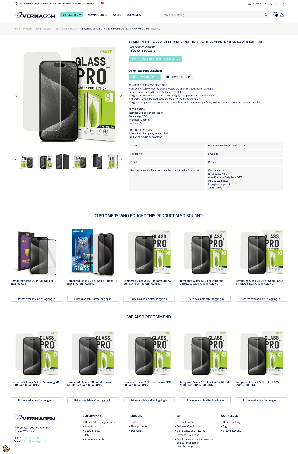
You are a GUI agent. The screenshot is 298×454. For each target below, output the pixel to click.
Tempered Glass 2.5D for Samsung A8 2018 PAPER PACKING (35, 384)
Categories (72, 14)
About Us (90, 426)
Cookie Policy (92, 430)
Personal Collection (188, 434)
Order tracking (231, 422)
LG (84, 3)
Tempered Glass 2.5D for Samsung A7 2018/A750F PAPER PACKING (147, 282)
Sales (117, 14)
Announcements (94, 439)
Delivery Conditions (188, 426)
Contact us (279, 3)
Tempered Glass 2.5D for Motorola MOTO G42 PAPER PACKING (89, 384)
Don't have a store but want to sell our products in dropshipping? (195, 443)
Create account (232, 430)
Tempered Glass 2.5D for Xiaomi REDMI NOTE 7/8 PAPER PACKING (205, 384)
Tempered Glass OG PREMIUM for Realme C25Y (32, 282)
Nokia (90, 3)
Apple (44, 3)
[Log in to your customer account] (282, 15)
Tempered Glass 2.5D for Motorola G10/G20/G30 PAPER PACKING (201, 282)
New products (139, 426)
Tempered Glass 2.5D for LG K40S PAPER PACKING (257, 384)
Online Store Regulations (100, 422)
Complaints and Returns (191, 430)
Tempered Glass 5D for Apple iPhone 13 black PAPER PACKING (92, 282)
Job (87, 434)
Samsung (55, 3)
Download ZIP (178, 76)
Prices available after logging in (155, 59)
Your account (230, 415)
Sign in (227, 426)
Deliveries (134, 14)
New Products (97, 14)
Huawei (66, 3)
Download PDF (144, 76)
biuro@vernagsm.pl (34, 441)
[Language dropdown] (102, 3)
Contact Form (185, 422)
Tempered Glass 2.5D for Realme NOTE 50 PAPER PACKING (148, 384)
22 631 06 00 (31, 437)
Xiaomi (77, 3)
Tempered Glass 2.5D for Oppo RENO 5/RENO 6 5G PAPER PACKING (259, 282)
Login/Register (259, 3)
